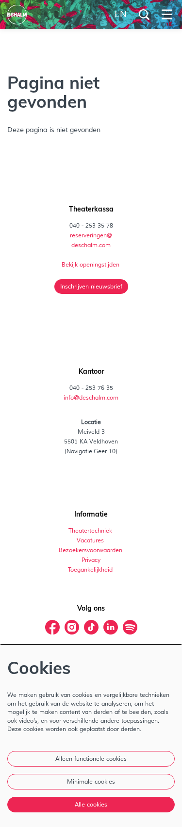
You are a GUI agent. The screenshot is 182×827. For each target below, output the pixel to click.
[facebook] (52, 627)
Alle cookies (91, 804)
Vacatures (91, 540)
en (121, 14)
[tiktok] (91, 627)
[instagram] (72, 627)
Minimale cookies (91, 782)
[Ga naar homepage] (17, 14)
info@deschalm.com (91, 398)
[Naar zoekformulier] (144, 14)
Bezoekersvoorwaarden (91, 550)
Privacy (91, 560)
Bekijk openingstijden (91, 265)
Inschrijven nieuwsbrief (91, 286)
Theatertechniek (91, 531)
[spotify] (130, 627)
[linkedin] (110, 627)
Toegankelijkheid (90, 570)
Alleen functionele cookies (91, 759)
